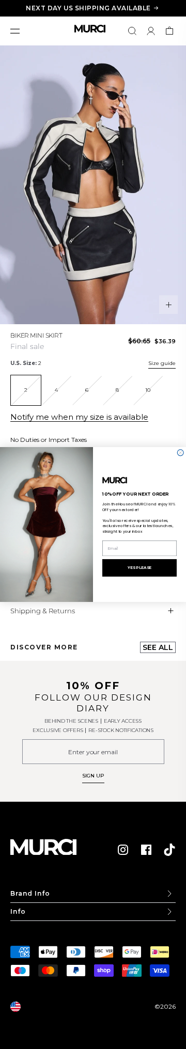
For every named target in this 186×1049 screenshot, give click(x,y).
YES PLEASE (139, 567)
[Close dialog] (180, 453)
